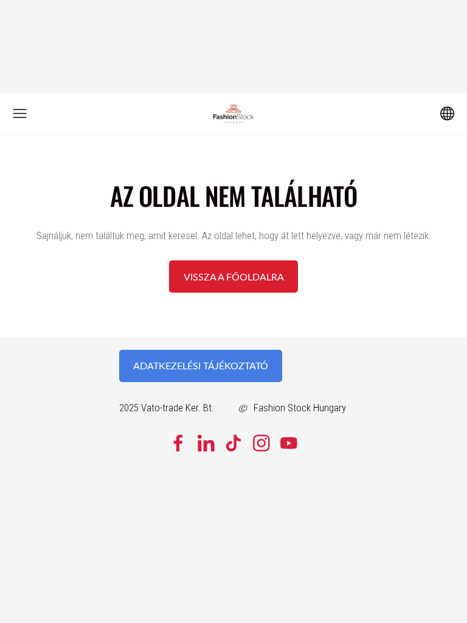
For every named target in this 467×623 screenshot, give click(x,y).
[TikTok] (233, 443)
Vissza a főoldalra (234, 277)
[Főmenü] (19, 113)
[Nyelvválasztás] (447, 113)
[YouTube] (289, 443)
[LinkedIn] (206, 443)
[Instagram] (261, 443)
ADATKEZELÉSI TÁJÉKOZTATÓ (200, 365)
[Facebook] (178, 443)
